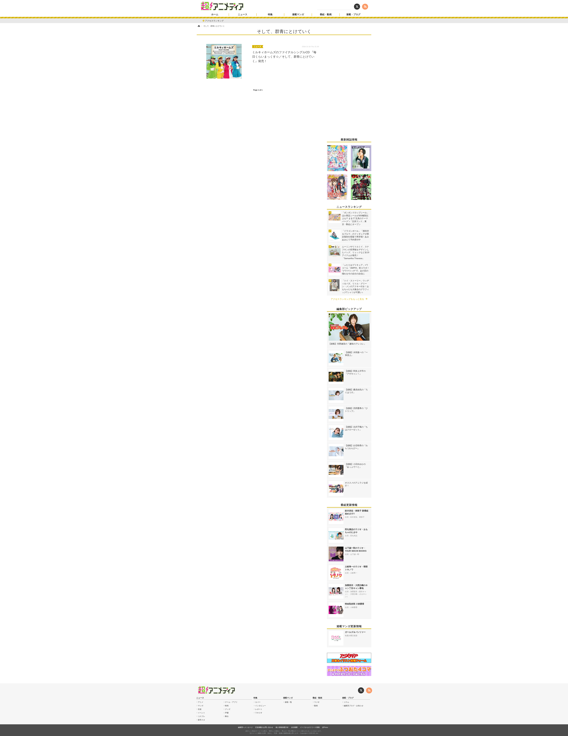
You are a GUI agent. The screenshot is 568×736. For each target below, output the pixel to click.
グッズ (227, 709)
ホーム (214, 14)
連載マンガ (298, 14)
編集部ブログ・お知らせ (353, 706)
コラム (346, 702)
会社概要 (294, 727)
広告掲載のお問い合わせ (264, 727)
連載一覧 (288, 702)
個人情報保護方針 (282, 727)
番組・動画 (326, 14)
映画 (227, 706)
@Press (325, 727)
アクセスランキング (214, 20)
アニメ (200, 702)
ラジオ (317, 702)
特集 (270, 14)
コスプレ (201, 716)
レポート (258, 709)
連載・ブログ (353, 14)
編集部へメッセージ (245, 727)
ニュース (242, 14)
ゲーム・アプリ (231, 702)
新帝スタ (201, 720)
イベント (201, 713)
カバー (257, 702)
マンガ (200, 706)
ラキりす (258, 713)
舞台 (227, 716)
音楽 (199, 709)
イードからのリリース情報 (310, 727)
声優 (227, 713)
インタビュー (260, 706)
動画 (316, 706)
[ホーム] (199, 26)
